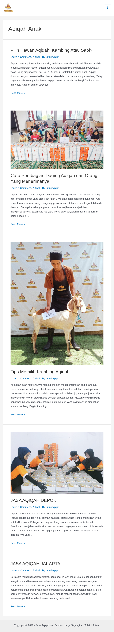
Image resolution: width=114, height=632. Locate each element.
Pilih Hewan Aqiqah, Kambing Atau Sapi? (51, 50)
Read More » (18, 93)
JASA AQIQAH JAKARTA (35, 563)
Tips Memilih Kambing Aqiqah (40, 371)
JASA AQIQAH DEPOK (33, 500)
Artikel (36, 57)
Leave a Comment (21, 57)
